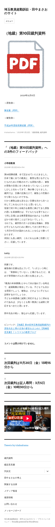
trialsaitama (9, 132)
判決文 (7, 471)
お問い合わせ (10, 504)
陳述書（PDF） (11, 110)
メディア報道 (10, 491)
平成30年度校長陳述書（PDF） (19, 125)
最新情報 (35, 132)
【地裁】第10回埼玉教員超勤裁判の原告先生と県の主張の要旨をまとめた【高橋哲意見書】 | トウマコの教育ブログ (27, 328)
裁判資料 (43, 132)
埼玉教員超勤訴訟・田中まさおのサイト (20, 519)
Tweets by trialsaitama (16, 445)
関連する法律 (10, 484)
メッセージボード (12, 510)
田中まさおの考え (12, 478)
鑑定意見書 (9, 464)
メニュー (9, 21)
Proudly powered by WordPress (25, 522)
